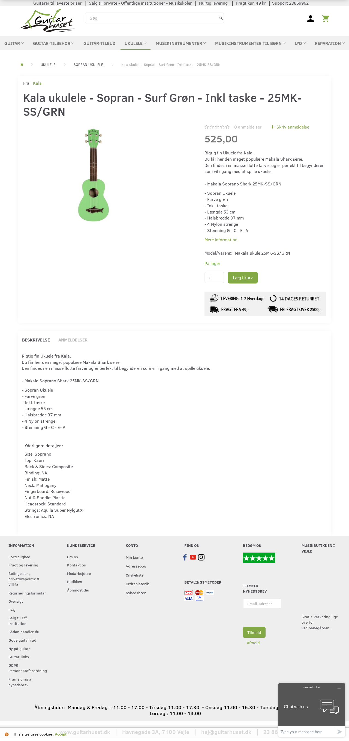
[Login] (310, 18)
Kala (37, 83)
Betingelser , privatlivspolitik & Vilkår (24, 579)
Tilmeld (254, 632)
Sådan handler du (23, 631)
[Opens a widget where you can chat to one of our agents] (311, 710)
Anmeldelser (73, 340)
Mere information (220, 239)
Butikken (74, 581)
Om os (72, 556)
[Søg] (221, 18)
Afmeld (253, 642)
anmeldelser (247, 127)
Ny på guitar (19, 648)
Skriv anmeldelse (292, 127)
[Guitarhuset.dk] (47, 20)
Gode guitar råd (22, 640)
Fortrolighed (19, 556)
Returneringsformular (26, 593)
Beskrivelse (36, 340)
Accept (60, 734)
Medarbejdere (79, 573)
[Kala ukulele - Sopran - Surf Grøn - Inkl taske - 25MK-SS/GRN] (93, 175)
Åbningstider (78, 590)
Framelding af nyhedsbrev (20, 681)
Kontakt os (76, 565)
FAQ (11, 609)
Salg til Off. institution (18, 620)
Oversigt (15, 601)
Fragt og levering (23, 565)
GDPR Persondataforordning (26, 667)
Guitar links (18, 656)
